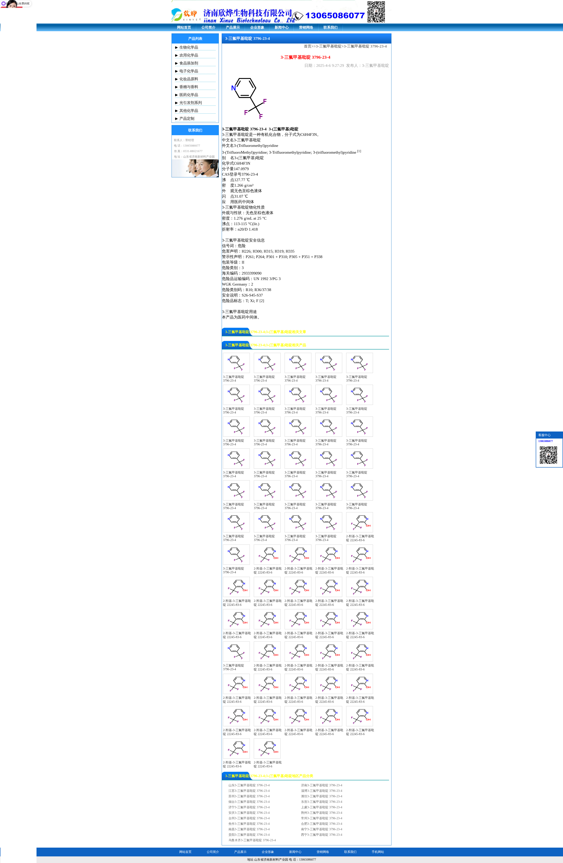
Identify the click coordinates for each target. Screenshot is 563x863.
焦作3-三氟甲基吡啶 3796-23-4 (249, 823)
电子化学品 (188, 71)
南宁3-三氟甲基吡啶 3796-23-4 (321, 829)
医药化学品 (188, 95)
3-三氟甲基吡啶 (329, 46)
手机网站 (378, 852)
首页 (307, 46)
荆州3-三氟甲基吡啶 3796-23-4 (321, 812)
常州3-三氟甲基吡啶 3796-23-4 (321, 818)
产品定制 (186, 119)
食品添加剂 (188, 63)
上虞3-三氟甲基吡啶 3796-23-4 (321, 807)
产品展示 (233, 27)
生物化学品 (188, 47)
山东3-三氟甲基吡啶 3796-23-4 (249, 785)
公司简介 (208, 27)
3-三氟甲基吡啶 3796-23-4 (233, 378)
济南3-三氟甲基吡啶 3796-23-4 (321, 785)
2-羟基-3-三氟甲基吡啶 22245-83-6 (360, 538)
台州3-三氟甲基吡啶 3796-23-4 (249, 818)
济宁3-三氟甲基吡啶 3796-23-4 (249, 807)
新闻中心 (282, 27)
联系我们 (331, 27)
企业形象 (257, 27)
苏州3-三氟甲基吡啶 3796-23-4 (249, 796)
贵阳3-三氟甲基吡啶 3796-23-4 (249, 834)
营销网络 (306, 27)
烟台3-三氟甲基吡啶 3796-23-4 (249, 801)
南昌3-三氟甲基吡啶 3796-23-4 (249, 829)
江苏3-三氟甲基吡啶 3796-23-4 (249, 790)
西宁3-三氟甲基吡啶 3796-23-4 (321, 834)
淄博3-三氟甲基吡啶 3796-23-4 (321, 790)
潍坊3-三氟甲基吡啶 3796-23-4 (321, 796)
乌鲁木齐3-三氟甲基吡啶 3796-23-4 (252, 840)
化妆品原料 (188, 79)
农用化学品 (188, 55)
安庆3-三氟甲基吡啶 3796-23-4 (249, 812)
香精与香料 (188, 87)
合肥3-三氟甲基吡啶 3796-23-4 (321, 823)
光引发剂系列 (190, 103)
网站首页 (184, 27)
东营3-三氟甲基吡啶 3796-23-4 (321, 801)
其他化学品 (188, 111)
